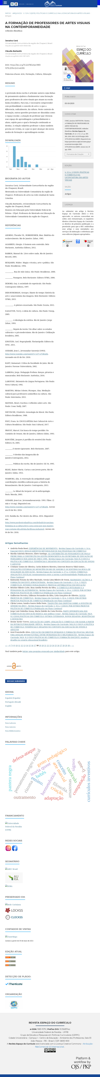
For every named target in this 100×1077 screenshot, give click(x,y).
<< (6, 645)
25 (56, 645)
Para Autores (10, 727)
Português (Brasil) (13, 702)
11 (19, 645)
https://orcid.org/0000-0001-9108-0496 (18, 46)
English (8, 706)
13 (24, 645)
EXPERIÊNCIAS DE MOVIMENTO (43, 548)
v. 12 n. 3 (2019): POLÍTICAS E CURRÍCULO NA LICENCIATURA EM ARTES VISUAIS (56, 13)
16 (32, 645)
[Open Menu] (5, 2)
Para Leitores (10, 723)
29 (66, 645)
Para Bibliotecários (12, 731)
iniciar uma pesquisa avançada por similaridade (44, 651)
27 (61, 645)
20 (43, 645)
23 (50, 645)
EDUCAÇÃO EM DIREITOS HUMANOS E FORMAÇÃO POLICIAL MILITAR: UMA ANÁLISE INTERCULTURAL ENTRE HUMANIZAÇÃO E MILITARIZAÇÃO (52, 633)
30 (69, 645)
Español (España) (12, 698)
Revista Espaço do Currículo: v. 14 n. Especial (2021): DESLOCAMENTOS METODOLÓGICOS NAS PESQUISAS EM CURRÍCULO (50, 549)
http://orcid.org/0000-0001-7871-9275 (17, 56)
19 (40, 645)
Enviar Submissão (16, 681)
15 (30, 645)
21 (45, 645)
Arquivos (17, 13)
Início (8, 13)
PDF (68, 88)
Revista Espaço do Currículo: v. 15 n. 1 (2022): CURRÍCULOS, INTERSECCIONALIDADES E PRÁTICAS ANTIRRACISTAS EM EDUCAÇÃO (48, 583)
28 (64, 645)
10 (17, 645)
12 (22, 645)
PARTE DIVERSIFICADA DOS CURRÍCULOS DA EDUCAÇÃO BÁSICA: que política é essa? (49, 612)
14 (27, 645)
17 (35, 645)
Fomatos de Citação (75, 154)
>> (73, 645)
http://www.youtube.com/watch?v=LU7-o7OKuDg (26, 354)
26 (58, 645)
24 (53, 645)
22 (48, 645)
